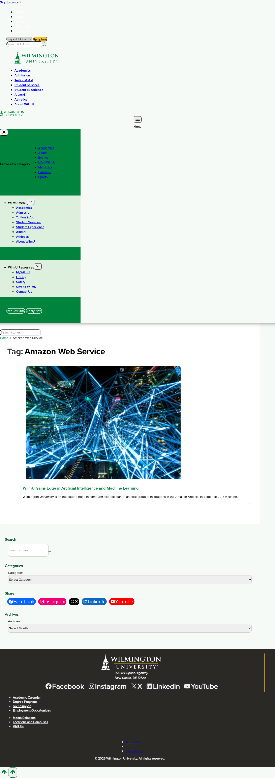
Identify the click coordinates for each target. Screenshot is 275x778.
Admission (22, 75)
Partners (44, 172)
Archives (14, 621)
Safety (20, 21)
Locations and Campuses (30, 722)
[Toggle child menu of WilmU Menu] (30, 202)
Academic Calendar (26, 697)
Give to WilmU (25, 26)
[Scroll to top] (4, 773)
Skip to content (10, 2)
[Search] (44, 44)
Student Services (27, 85)
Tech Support (22, 706)
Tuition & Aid (23, 80)
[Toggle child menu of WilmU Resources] (38, 266)
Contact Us (23, 31)
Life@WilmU (47, 162)
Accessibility (133, 742)
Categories (15, 572)
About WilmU (24, 104)
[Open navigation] (138, 119)
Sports (43, 177)
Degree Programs (25, 701)
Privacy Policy (134, 751)
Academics (22, 70)
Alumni (19, 94)
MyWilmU (22, 12)
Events (43, 157)
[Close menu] (4, 132)
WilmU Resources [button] (21, 267)
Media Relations (24, 717)
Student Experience (28, 89)
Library (20, 17)
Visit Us (18, 726)
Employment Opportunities (32, 710)
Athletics (20, 99)
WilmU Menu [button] (17, 203)
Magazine (45, 167)
